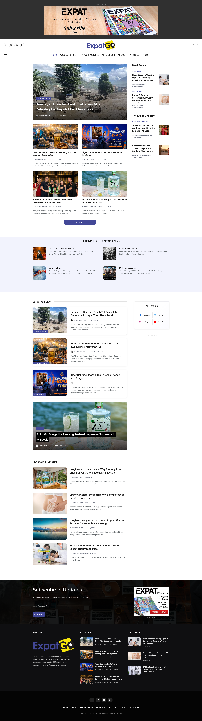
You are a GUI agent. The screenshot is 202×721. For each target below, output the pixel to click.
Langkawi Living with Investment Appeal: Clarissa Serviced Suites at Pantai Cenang (97, 522)
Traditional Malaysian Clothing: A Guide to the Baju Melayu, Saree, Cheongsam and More (143, 128)
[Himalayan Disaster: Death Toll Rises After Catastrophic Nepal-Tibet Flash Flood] (80, 92)
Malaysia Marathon (127, 268)
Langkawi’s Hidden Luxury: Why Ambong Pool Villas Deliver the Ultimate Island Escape (95, 471)
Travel (121, 55)
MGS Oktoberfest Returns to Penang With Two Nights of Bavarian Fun (54, 153)
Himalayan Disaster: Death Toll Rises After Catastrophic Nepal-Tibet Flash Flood (69, 106)
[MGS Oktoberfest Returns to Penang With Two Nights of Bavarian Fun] (55, 136)
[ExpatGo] (101, 45)
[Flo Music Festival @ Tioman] (39, 253)
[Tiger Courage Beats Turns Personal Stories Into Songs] (104, 136)
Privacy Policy (103, 707)
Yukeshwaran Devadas (143, 135)
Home (54, 55)
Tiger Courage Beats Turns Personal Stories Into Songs (103, 153)
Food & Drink (108, 55)
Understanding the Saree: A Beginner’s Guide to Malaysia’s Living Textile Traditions (144, 149)
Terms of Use (86, 707)
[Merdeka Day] (39, 273)
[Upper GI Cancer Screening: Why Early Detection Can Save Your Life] (164, 99)
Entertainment (39, 394)
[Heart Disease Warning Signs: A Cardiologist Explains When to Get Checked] (164, 79)
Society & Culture (139, 142)
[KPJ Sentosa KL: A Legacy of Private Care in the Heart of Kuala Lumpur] (134, 670)
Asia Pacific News (43, 99)
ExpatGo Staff (89, 159)
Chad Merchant (45, 115)
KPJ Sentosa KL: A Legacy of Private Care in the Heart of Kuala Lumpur (154, 669)
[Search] (197, 45)
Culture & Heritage (140, 122)
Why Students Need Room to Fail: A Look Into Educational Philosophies (95, 547)
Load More (79, 222)
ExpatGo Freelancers (142, 155)
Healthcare (137, 71)
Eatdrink (40, 429)
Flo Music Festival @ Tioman (61, 249)
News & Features (90, 55)
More (145, 55)
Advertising (119, 707)
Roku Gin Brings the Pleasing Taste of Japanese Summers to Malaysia (104, 201)
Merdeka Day (55, 268)
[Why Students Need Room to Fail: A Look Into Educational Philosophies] (50, 554)
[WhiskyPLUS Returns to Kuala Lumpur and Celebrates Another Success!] (55, 184)
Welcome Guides (68, 55)
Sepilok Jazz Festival (128, 249)
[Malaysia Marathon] (109, 273)
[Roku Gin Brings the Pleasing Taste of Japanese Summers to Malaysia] (104, 184)
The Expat (135, 55)
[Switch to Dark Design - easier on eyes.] (193, 45)
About (74, 707)
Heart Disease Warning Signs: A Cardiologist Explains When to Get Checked (143, 78)
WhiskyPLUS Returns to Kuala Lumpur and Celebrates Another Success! (52, 201)
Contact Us (133, 707)
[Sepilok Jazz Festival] (109, 253)
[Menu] (5, 55)
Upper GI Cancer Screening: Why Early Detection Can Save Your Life (142, 98)
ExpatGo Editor (41, 206)
